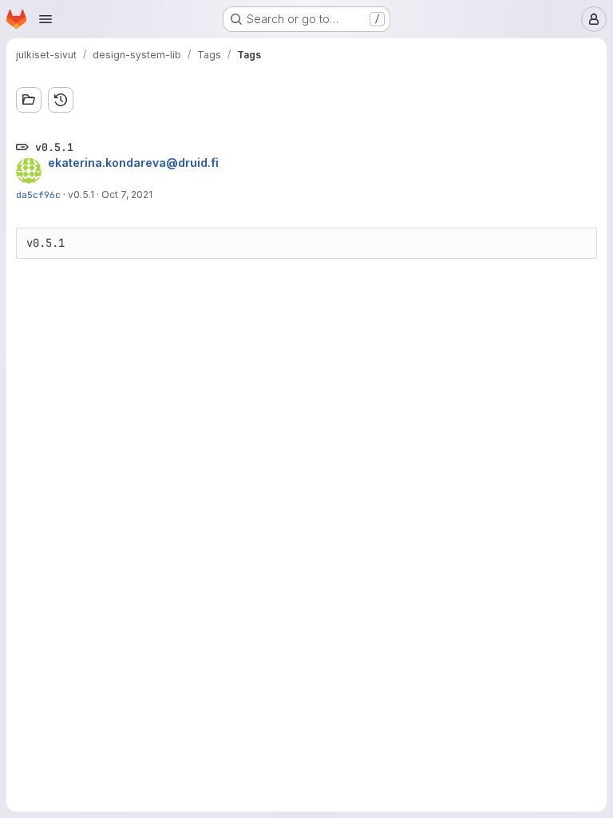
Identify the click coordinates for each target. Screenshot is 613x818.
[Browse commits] (60, 100)
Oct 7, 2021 (126, 195)
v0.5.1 (81, 195)
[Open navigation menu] (45, 19)
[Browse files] (29, 100)
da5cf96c (38, 195)
